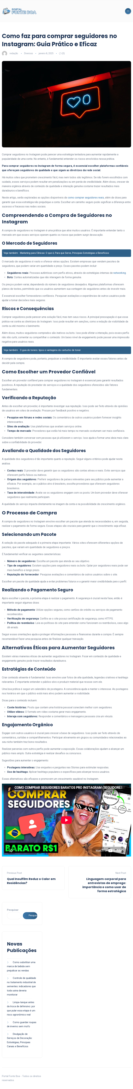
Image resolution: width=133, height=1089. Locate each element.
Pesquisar (12, 909)
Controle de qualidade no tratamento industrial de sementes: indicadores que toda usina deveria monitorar (21, 986)
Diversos (28, 53)
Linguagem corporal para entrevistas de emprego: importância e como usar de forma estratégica (104, 885)
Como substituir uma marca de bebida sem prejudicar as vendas (21, 966)
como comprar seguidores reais (86, 197)
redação (14, 53)
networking (119, 272)
